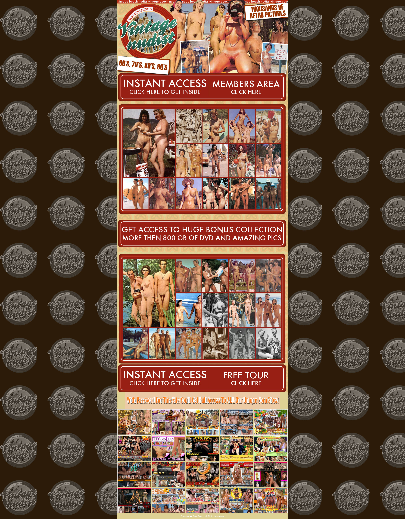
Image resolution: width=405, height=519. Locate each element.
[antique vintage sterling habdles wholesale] (202, 486)
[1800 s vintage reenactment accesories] (248, 102)
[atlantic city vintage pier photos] (271, 486)
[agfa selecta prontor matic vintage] (135, 250)
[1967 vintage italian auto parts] (274, 250)
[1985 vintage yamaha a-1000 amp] (202, 433)
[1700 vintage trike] (247, 391)
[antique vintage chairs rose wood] (236, 433)
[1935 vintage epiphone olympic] (236, 486)
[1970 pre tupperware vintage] (271, 512)
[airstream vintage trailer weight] (134, 486)
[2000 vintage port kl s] (207, 250)
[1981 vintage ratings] (168, 512)
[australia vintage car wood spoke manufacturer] (168, 460)
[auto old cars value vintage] (171, 250)
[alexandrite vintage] (168, 433)
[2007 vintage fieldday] (271, 460)
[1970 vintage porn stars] (202, 512)
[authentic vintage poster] (271, 433)
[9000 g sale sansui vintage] (202, 460)
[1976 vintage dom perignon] (162, 391)
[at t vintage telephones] (236, 512)
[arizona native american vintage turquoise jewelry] (134, 460)
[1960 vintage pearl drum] (236, 460)
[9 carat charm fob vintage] (168, 486)
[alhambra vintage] (243, 250)
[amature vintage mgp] (134, 433)
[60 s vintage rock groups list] (134, 512)
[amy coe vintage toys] (163, 102)
